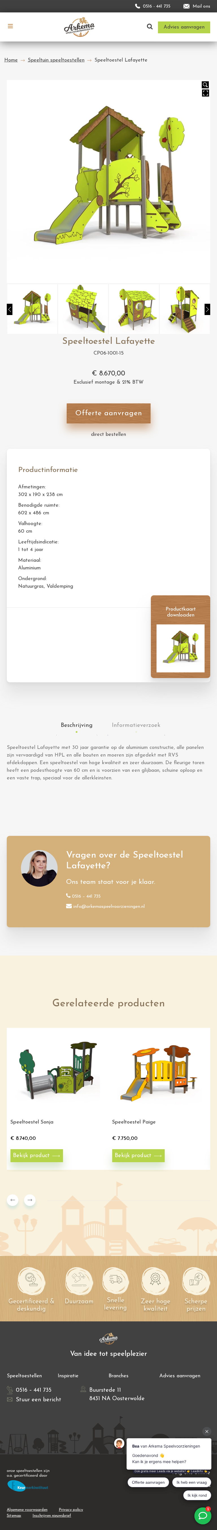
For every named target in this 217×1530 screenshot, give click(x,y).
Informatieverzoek (136, 725)
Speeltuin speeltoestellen (56, 60)
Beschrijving (77, 725)
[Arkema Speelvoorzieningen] (80, 27)
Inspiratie (68, 1376)
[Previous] (9, 309)
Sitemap (14, 1516)
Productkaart (32, 617)
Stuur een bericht (38, 1400)
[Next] (207, 309)
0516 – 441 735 (86, 896)
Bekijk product (31, 1156)
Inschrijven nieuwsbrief (51, 1516)
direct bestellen (108, 434)
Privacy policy (71, 1510)
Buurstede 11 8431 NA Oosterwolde (117, 1394)
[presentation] (12, 1200)
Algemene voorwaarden (27, 1510)
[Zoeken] (150, 27)
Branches (118, 1376)
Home (11, 60)
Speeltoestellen (24, 1376)
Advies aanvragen (179, 1376)
